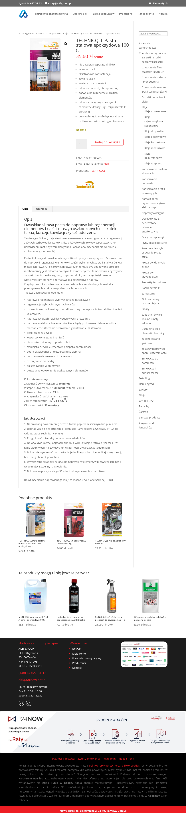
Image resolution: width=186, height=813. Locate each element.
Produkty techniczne (154, 282)
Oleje (142, 395)
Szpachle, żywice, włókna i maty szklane (152, 319)
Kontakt (77, 667)
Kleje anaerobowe (155, 111)
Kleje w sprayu (153, 163)
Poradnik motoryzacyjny (86, 658)
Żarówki (143, 412)
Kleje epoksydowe (155, 136)
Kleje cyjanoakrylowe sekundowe (153, 121)
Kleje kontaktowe (154, 142)
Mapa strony (126, 758)
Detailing (144, 378)
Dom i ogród (146, 384)
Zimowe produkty (149, 417)
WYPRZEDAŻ (146, 401)
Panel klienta (146, 14)
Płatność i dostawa (63, 758)
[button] (65, 44)
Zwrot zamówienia (89, 758)
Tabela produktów (103, 14)
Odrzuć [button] (122, 810)
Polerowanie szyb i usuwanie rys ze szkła (153, 253)
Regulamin (109, 758)
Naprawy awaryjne (153, 213)
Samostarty (148, 293)
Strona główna (26, 33)
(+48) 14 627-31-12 (32, 673)
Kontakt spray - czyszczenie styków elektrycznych (153, 203)
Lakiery (143, 389)
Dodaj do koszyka (107, 142)
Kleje (65, 33)
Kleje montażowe (154, 148)
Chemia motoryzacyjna (48, 33)
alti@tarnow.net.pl (32, 680)
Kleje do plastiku (154, 131)
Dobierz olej (79, 14)
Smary (145, 309)
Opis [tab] (25, 209)
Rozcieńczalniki (151, 288)
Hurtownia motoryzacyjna (51, 14)
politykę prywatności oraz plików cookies (114, 765)
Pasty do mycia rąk (153, 237)
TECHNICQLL (97, 170)
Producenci (126, 14)
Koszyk (163, 14)
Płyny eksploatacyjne (154, 242)
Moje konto (79, 653)
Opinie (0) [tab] (42, 209)
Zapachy (144, 406)
